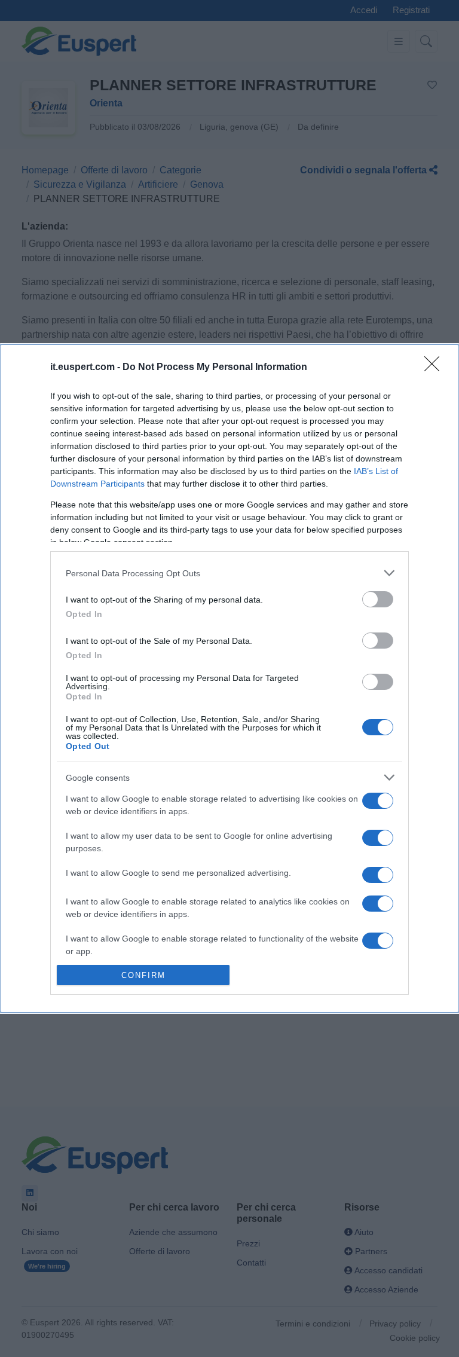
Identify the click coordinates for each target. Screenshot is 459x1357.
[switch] (377, 599)
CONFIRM (143, 975)
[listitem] (229, 573)
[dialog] (229, 678)
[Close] (435, 367)
